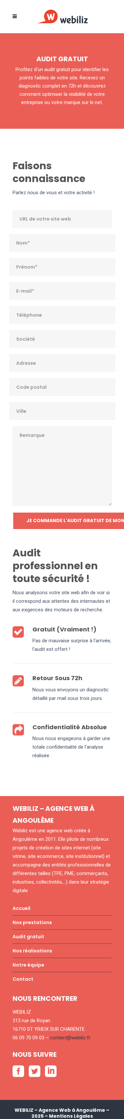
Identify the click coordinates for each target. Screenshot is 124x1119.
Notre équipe (28, 965)
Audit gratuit (28, 936)
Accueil (21, 908)
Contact (23, 979)
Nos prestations (32, 922)
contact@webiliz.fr (70, 1038)
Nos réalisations (32, 950)
